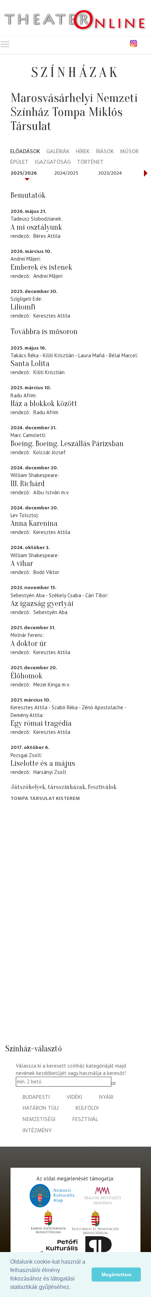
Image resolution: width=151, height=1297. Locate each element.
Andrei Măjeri (48, 276)
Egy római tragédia (41, 723)
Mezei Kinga (46, 684)
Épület (19, 162)
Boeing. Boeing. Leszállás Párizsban (67, 443)
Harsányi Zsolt (49, 772)
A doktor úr (28, 643)
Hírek (83, 152)
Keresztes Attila (51, 315)
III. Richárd (28, 483)
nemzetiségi (38, 1119)
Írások (105, 152)
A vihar (22, 563)
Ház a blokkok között (44, 403)
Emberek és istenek (41, 267)
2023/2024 (110, 173)
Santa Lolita (30, 363)
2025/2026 (24, 173)
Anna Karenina (34, 523)
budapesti (36, 1097)
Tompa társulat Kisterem (45, 798)
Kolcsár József (49, 452)
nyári (106, 1097)
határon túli (40, 1108)
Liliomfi (23, 307)
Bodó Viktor (46, 572)
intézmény (37, 1130)
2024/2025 (66, 173)
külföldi (87, 1108)
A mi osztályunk (36, 227)
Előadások (25, 152)
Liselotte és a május (43, 763)
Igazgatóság (53, 162)
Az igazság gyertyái (42, 603)
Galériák (58, 152)
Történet (90, 162)
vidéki (74, 1097)
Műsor (129, 152)
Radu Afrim (45, 412)
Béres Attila (46, 236)
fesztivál (85, 1119)
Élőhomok (26, 675)
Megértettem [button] (116, 1274)
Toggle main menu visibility (5, 44)
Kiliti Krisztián (49, 372)
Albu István (46, 492)
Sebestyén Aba (50, 612)
